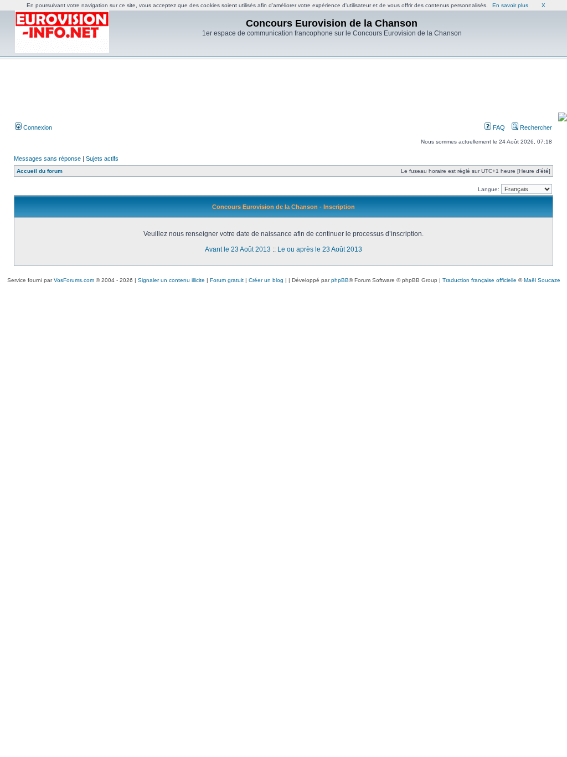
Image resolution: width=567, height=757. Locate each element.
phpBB (340, 280)
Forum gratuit (227, 280)
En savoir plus (510, 5)
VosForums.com (74, 280)
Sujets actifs (102, 158)
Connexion (37, 127)
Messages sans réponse (47, 158)
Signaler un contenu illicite (171, 280)
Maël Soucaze (542, 280)
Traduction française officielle (479, 280)
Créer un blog (266, 280)
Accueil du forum (40, 171)
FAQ (498, 127)
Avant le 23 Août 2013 (238, 249)
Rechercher (535, 127)
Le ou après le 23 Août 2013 (319, 249)
